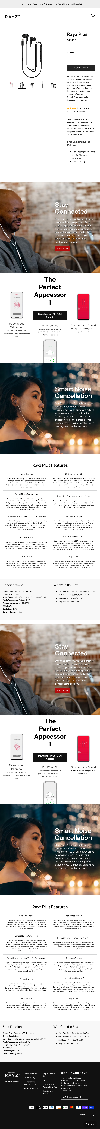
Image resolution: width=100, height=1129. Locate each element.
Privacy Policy (29, 1078)
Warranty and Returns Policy (30, 1083)
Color (70, 52)
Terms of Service (31, 1088)
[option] (31, 55)
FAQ (44, 1080)
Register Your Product (48, 1092)
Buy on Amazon (80, 67)
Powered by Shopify (12, 1081)
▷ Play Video (62, 248)
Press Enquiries (30, 1073)
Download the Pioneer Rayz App (50, 1085)
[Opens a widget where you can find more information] (90, 1124)
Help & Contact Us (49, 1074)
